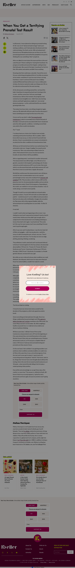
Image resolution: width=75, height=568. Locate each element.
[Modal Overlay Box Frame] (37, 284)
